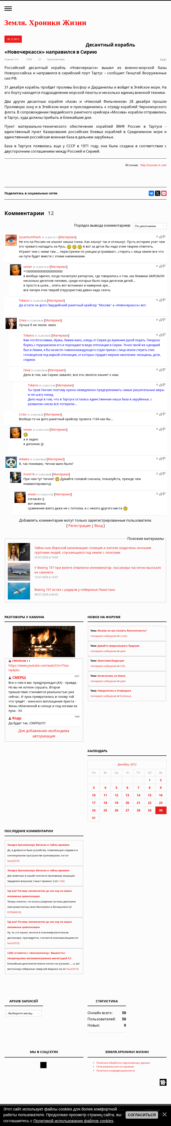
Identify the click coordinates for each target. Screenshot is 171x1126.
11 (105, 795)
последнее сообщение (103, 636)
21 (138, 803)
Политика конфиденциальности (115, 1070)
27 (127, 810)
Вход (98, 525)
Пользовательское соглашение (115, 1066)
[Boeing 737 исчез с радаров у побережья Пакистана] (19, 599)
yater (123, 651)
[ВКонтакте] (151, 193)
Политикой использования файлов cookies (73, 1121)
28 (138, 810)
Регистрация (79, 525)
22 (149, 803)
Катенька (125, 696)
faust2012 (12, 860)
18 (105, 803)
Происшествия (56, 59)
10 (94, 795)
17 (94, 803)
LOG (122, 666)
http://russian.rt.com (153, 165)
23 (161, 803)
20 (127, 803)
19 (116, 803)
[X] (157, 193)
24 (94, 810)
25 (105, 810)
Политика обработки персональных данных (123, 1062)
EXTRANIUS (13, 912)
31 (94, 818)
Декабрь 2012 (127, 764)
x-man (123, 636)
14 (138, 795)
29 (149, 810)
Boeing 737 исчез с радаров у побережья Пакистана (75, 589)
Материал (67, 237)
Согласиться (142, 1115)
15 (149, 795)
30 (161, 810)
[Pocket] (164, 193)
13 (127, 795)
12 (116, 795)
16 (161, 795)
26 (116, 810)
